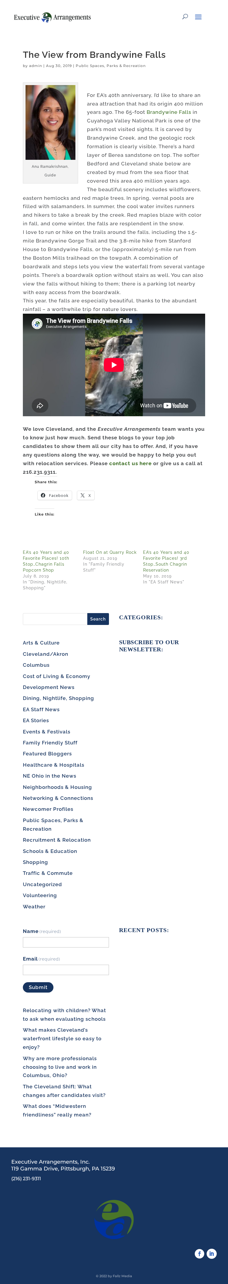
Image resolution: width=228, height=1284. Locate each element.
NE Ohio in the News (49, 776)
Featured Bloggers (47, 754)
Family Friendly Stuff (50, 743)
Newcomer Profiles (48, 809)
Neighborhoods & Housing (57, 787)
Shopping (35, 862)
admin (35, 65)
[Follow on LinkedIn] (212, 1254)
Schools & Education (50, 851)
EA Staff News (41, 709)
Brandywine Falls (169, 112)
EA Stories (36, 720)
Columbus (36, 665)
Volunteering (40, 895)
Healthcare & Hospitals (53, 765)
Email (42, 959)
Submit (38, 987)
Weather (34, 907)
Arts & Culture (41, 643)
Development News (49, 687)
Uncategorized (42, 884)
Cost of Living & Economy (56, 676)
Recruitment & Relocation (57, 840)
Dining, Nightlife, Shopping (58, 698)
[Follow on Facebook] (199, 1254)
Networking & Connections (58, 798)
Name (42, 931)
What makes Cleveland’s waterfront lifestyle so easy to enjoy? (62, 1038)
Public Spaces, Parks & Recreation (111, 65)
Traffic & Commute (48, 873)
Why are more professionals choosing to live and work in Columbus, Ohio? (60, 1067)
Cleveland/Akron (45, 654)
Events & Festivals (46, 732)
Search (98, 619)
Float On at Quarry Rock (110, 552)
